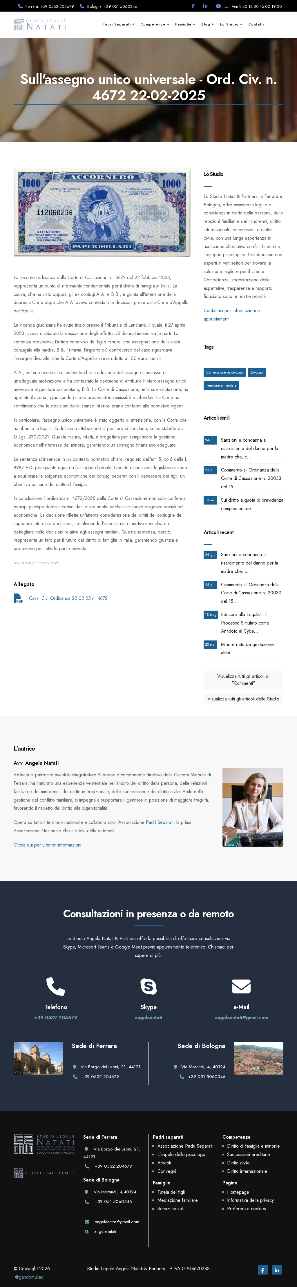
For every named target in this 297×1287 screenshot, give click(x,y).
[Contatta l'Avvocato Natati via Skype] (148, 992)
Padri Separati (159, 822)
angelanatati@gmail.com (241, 1017)
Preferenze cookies (246, 1208)
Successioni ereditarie (248, 1154)
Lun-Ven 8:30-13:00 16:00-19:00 (253, 6)
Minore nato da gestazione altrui (247, 648)
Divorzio (257, 372)
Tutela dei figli (171, 1192)
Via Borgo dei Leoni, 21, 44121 (110, 1067)
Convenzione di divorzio (225, 372)
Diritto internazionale (247, 1171)
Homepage (238, 1192)
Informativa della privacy (250, 1200)
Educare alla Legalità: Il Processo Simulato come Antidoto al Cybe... (245, 623)
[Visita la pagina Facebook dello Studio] (193, 6)
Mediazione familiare (177, 1200)
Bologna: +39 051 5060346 (112, 6)
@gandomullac (29, 1277)
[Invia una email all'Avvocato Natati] (241, 992)
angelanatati (148, 1017)
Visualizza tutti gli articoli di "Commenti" (243, 680)
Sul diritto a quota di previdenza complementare (252, 504)
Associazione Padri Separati (185, 1146)
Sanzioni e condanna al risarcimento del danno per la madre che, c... (249, 448)
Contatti (256, 24)
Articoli (164, 1162)
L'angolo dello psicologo (181, 1154)
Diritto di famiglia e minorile (253, 1146)
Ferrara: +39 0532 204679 (50, 6)
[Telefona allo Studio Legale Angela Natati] (55, 992)
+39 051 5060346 (206, 1076)
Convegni (166, 1171)
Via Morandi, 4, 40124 (203, 1067)
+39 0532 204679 (55, 1017)
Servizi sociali (170, 1208)
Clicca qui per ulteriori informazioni (47, 845)
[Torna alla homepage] (44, 1150)
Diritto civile (238, 1162)
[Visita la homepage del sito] (40, 24)
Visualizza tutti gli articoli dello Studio (243, 699)
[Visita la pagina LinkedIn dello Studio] (205, 6)
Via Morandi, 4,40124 (115, 1192)
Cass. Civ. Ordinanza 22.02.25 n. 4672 (68, 598)
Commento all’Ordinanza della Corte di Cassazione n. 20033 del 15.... (251, 478)
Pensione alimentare (221, 385)
